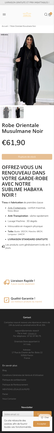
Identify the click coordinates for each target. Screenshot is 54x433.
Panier (5, 394)
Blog (4, 370)
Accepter (41, 423)
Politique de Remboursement (15, 385)
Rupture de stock (27, 156)
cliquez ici (32, 333)
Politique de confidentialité (14, 380)
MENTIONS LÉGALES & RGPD (16, 389)
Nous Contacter (9, 399)
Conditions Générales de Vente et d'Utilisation (23, 375)
